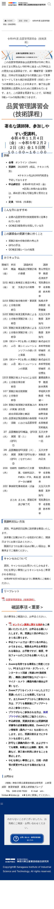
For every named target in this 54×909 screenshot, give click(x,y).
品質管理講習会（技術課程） (21, 599)
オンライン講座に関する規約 (28, 624)
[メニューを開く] (1, 804)
